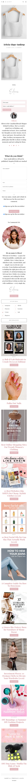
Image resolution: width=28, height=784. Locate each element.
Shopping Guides (14, 671)
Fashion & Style (14, 442)
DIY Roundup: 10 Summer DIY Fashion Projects (14, 720)
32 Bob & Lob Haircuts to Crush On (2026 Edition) (14, 360)
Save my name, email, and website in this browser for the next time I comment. (14, 199)
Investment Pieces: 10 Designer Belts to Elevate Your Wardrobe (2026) (14, 676)
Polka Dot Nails (14, 403)
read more (14, 295)
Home (14, 624)
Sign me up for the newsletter (14, 206)
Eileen (14, 121)
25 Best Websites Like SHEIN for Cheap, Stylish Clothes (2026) (14, 493)
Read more (14, 364)
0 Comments (19, 47)
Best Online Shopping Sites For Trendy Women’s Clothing (14, 447)
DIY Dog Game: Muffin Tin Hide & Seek (14, 764)
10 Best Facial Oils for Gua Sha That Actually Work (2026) (14, 539)
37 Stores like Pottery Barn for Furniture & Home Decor (14, 629)
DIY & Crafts (14, 580)
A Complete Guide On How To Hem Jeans (14, 584)
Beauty (14, 356)
